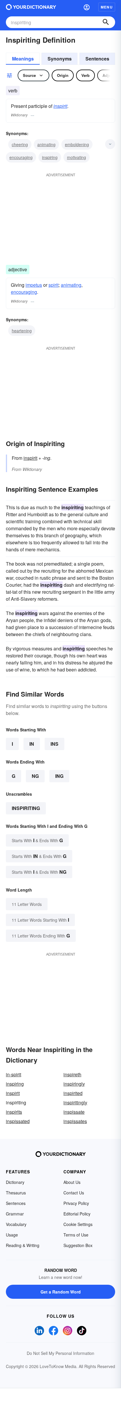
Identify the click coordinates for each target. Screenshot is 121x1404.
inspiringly (74, 1083)
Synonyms (60, 58)
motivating (76, 157)
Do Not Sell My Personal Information (60, 1353)
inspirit (60, 106)
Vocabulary (16, 1224)
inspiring (50, 157)
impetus (34, 285)
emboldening (77, 144)
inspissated (18, 1121)
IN (31, 743)
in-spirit (13, 1074)
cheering (20, 144)
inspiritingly (75, 1102)
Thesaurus (16, 1193)
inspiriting (26, 808)
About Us (71, 1182)
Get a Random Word (61, 1292)
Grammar (15, 1214)
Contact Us (73, 1193)
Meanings (23, 58)
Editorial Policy (76, 1214)
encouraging (21, 157)
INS (54, 743)
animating (46, 144)
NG (35, 776)
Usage (12, 1235)
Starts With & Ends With (37, 840)
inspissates (75, 1121)
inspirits (14, 1111)
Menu (107, 7)
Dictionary (15, 1182)
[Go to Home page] (31, 7)
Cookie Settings (78, 1224)
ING (59, 776)
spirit (53, 285)
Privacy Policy (76, 1203)
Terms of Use (75, 1235)
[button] (86, 7)
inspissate (74, 1111)
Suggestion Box (78, 1245)
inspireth (72, 1074)
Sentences (97, 58)
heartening (22, 331)
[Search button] (106, 22)
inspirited (73, 1093)
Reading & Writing (22, 1245)
